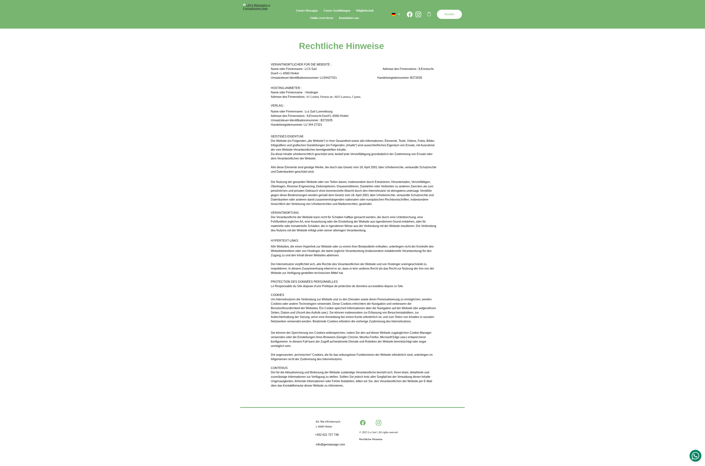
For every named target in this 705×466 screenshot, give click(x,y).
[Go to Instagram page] (418, 14)
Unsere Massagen (307, 10)
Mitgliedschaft (365, 10)
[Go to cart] (429, 14)
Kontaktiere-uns (349, 17)
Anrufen (449, 14)
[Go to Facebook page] (411, 14)
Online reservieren (321, 17)
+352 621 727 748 (327, 434)
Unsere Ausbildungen (336, 10)
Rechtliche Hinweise (370, 439)
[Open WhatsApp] (695, 456)
